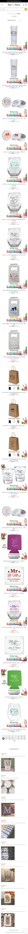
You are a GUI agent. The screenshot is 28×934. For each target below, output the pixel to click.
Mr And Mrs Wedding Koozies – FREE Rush (14, 697)
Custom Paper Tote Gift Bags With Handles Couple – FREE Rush (14, 426)
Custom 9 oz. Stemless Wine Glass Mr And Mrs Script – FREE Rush (14, 255)
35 (21, 738)
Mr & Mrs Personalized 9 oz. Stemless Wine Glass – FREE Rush (14, 628)
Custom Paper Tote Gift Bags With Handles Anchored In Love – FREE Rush (14, 393)
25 (24, 736)
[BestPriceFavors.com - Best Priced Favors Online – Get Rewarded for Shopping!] (14, 4)
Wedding (14, 13)
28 (9, 738)
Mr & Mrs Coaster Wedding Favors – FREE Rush (14, 593)
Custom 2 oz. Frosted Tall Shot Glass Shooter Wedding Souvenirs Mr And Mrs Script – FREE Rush (14, 86)
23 (18, 736)
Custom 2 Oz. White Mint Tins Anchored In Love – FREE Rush (14, 119)
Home (9, 13)
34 (18, 738)
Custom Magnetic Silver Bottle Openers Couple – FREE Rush (14, 324)
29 (12, 738)
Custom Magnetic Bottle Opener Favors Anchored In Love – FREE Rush (14, 291)
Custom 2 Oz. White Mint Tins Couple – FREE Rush (14, 152)
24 (21, 736)
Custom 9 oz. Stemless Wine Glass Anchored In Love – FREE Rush (14, 184)
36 (24, 738)
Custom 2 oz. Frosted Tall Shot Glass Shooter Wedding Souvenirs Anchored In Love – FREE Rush (14, 52)
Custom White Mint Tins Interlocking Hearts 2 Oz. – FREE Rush (14, 528)
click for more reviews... (14, 930)
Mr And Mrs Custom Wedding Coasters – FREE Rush (14, 662)
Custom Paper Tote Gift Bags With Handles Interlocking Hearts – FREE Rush (14, 459)
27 (6, 738)
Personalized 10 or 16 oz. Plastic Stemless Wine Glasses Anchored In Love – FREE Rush (14, 730)
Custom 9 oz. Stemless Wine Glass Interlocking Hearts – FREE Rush (14, 220)
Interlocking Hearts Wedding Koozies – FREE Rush (14, 561)
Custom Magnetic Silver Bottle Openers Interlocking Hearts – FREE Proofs (14, 357)
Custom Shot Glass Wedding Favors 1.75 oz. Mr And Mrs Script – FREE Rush (14, 493)
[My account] (23, 4)
